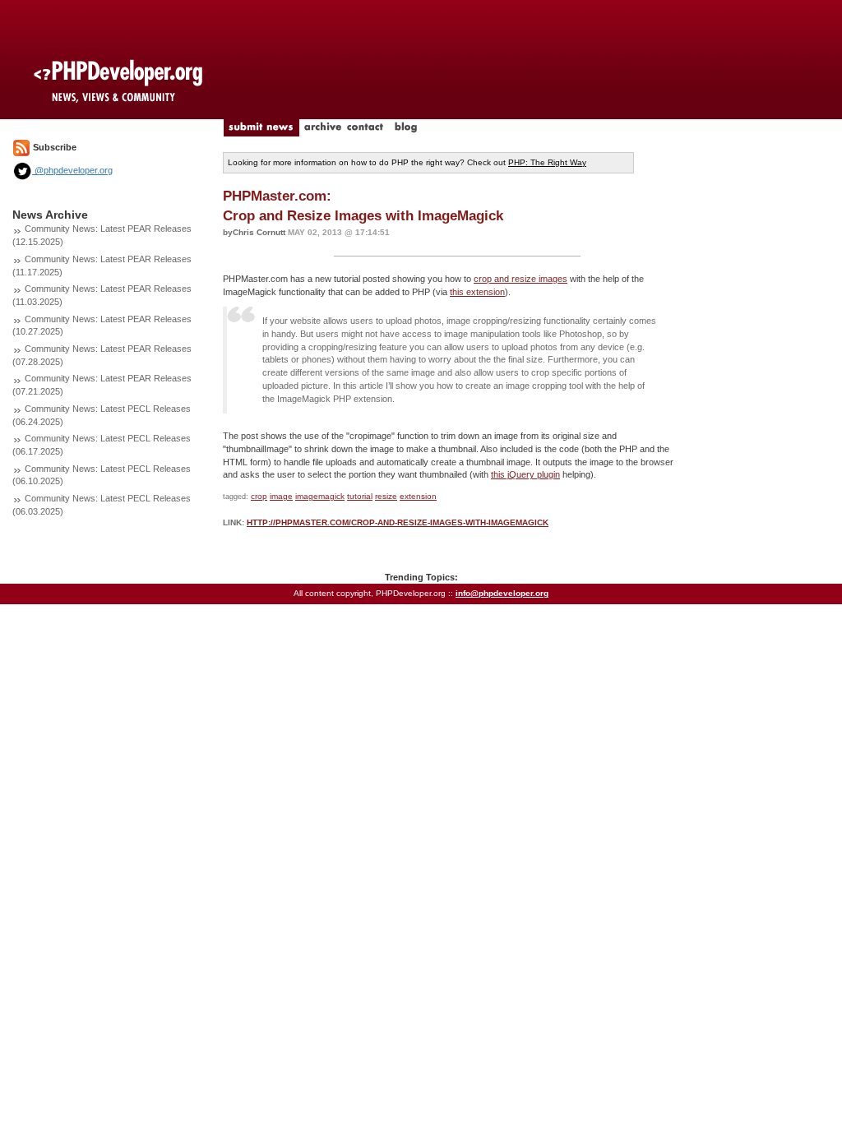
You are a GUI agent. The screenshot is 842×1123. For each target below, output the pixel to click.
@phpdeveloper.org (72, 170)
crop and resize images (520, 279)
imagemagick (320, 496)
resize (386, 496)
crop (259, 496)
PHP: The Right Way (547, 162)
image (281, 496)
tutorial (359, 496)
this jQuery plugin (525, 474)
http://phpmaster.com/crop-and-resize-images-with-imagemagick (397, 522)
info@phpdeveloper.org (502, 593)
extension (418, 496)
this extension (477, 292)
